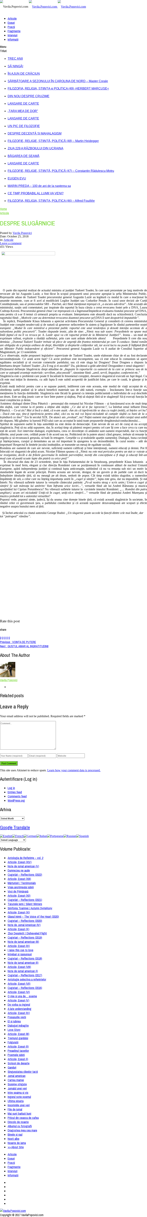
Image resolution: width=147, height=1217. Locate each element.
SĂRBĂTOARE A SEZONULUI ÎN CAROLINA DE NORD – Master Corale (58, 81)
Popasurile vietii (17, 1017)
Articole (12, 18)
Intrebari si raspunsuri (20, 954)
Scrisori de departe (18, 1063)
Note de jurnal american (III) (23, 942)
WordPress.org (16, 800)
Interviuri (12, 35)
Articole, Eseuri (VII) (19, 983)
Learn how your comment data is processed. (73, 770)
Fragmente (14, 31)
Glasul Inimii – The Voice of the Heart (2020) (33, 916)
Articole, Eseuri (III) (18, 1034)
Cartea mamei (16, 1080)
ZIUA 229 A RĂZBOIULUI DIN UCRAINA (35, 148)
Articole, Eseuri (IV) (19, 1013)
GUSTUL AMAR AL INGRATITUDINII (24, 646)
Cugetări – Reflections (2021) (25, 900)
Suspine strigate (17, 1084)
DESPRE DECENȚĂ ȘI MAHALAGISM (34, 133)
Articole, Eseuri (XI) (19, 912)
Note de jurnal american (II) (23, 963)
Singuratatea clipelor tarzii (23, 1072)
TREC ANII (15, 58)
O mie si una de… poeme (22, 996)
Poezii (11, 27)
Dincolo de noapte (18, 1122)
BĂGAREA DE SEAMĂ (23, 156)
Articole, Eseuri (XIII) (19, 879)
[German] (30, 836)
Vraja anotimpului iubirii (21, 887)
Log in (11, 788)
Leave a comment (10, 243)
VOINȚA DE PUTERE (18, 642)
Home (3, 209)
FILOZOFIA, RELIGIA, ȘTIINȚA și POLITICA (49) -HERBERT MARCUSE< (58, 88)
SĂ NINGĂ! (15, 66)
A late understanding (19, 1009)
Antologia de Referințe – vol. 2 (25, 858)
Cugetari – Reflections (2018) (25, 958)
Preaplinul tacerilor (18, 1051)
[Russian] (70, 836)
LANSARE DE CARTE (23, 103)
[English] (6, 836)
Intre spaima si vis (18, 1092)
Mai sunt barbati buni (19, 1113)
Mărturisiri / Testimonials (22, 883)
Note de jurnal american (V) (23, 866)
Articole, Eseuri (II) (18, 1046)
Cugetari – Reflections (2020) (25, 921)
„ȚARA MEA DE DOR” (23, 111)
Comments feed (17, 796)
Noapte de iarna (17, 1143)
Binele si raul (15, 1134)
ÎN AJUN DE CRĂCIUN (24, 73)
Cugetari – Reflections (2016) (25, 988)
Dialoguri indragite (18, 1025)
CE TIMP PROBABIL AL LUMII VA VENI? (36, 193)
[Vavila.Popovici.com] (57, 6)
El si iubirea (14, 1021)
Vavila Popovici (22, 233)
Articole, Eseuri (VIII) (19, 967)
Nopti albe (13, 1139)
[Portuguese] (55, 836)
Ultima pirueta (16, 1101)
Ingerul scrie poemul (19, 1097)
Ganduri (12, 1067)
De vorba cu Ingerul (19, 1004)
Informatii (13, 39)
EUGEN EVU (17, 178)
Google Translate (15, 827)
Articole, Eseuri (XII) (19, 895)
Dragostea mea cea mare (22, 1130)
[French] (18, 836)
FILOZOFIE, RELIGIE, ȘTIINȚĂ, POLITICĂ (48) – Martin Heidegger (53, 141)
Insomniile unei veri (19, 1105)
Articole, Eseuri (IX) (19, 946)
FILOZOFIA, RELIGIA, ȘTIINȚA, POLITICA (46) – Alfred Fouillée (51, 200)
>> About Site (16, 1147)
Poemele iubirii (16, 1055)
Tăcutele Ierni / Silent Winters (25, 904)
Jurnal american (16, 1076)
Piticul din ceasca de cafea (23, 1118)
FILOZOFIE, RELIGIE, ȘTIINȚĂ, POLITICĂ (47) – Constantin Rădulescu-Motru (61, 170)
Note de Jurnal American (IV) (24, 925)
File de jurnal (15, 1109)
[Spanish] (82, 836)
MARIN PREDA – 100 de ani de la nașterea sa (39, 185)
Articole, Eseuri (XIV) (20, 862)
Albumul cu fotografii (20, 1126)
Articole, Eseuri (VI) (19, 992)
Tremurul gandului (18, 1038)
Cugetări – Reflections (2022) (25, 874)
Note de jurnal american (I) (23, 971)
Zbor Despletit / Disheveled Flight (27, 933)
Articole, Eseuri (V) (18, 1000)
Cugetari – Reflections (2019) (25, 937)
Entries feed (15, 792)
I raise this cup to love (20, 950)
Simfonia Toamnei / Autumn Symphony (30, 908)
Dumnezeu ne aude (19, 870)
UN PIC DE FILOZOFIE (24, 126)
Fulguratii (13, 1042)
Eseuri (11, 23)
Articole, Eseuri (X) (18, 929)
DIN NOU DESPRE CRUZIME (28, 96)
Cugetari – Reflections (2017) (25, 975)
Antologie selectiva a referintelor (27, 979)
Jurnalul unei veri (17, 1088)
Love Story (14, 1030)
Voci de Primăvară (18, 891)
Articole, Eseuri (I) (18, 1059)
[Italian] (42, 836)
